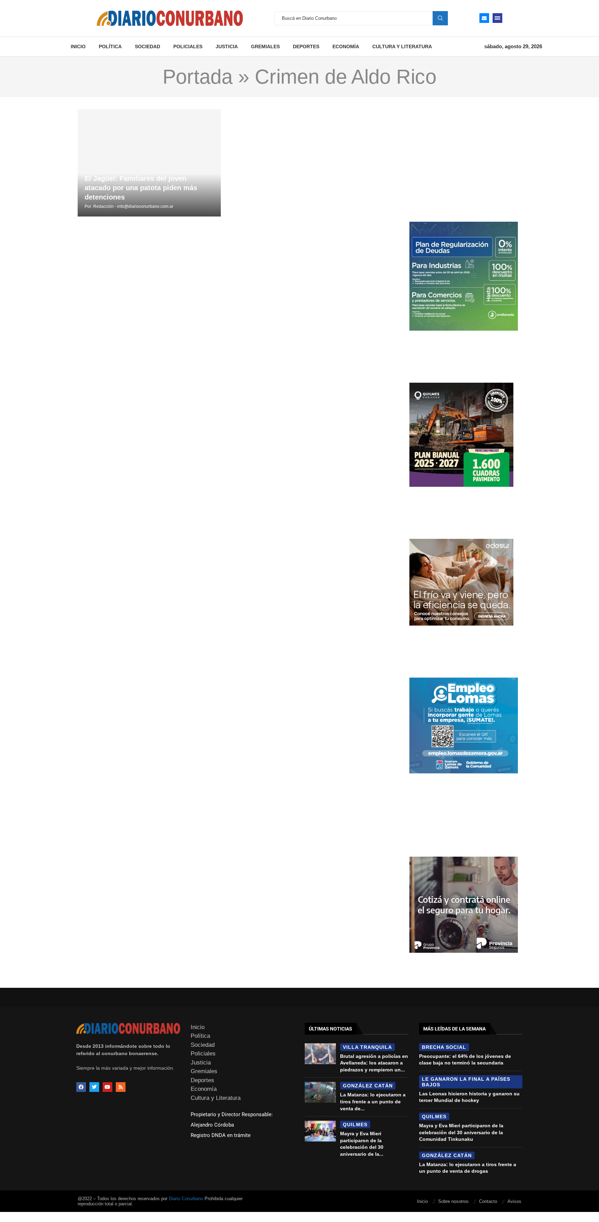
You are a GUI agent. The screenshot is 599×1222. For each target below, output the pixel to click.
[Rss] (120, 1087)
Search (440, 18)
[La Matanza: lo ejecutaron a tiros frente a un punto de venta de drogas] (320, 1092)
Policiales (187, 46)
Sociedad (147, 46)
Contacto (488, 1201)
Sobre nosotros (453, 1201)
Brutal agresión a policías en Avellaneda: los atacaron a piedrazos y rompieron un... (374, 1062)
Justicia (227, 46)
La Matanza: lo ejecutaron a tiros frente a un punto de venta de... (373, 1101)
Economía (345, 46)
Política (110, 46)
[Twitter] (94, 1087)
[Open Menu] (497, 18)
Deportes (306, 46)
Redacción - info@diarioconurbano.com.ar (133, 206)
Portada (198, 77)
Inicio (78, 46)
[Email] (484, 18)
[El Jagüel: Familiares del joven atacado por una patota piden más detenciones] (149, 163)
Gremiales (265, 46)
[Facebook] (81, 1087)
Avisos (514, 1201)
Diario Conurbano (186, 1198)
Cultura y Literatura (402, 46)
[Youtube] (107, 1087)
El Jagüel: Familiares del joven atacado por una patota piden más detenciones (141, 188)
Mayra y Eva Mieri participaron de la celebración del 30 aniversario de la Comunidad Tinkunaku (461, 1132)
